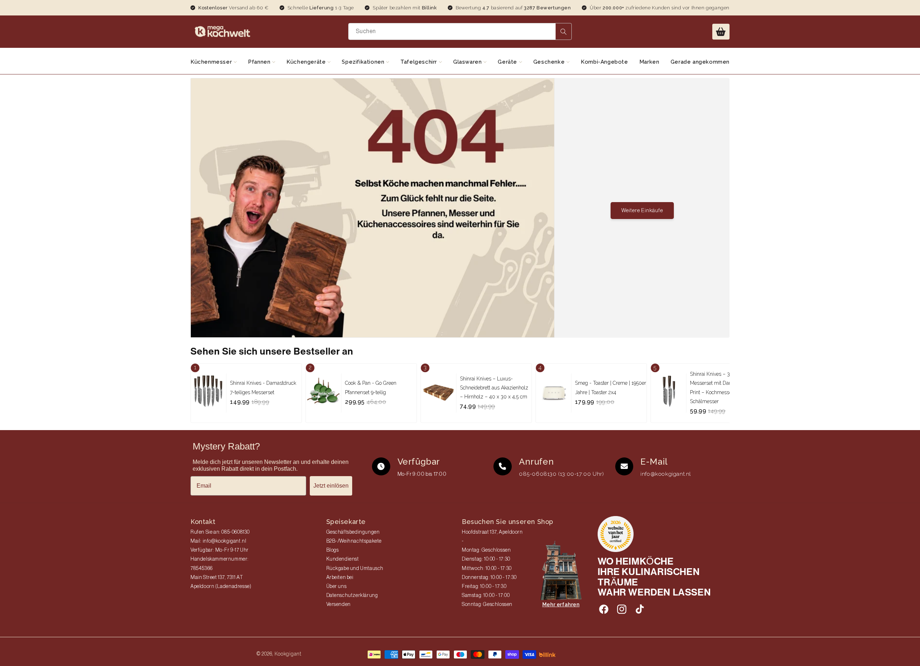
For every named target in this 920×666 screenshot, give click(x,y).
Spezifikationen (364, 62)
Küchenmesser (212, 62)
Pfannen (260, 62)
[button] (721, 32)
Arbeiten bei (340, 577)
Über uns (336, 586)
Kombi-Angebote (604, 62)
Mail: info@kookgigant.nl (218, 541)
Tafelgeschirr (419, 62)
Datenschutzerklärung (352, 595)
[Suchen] (563, 31)
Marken (649, 62)
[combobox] (460, 31)
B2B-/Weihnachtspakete (354, 541)
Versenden (338, 604)
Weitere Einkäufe (642, 210)
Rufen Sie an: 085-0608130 (220, 532)
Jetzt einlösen (331, 486)
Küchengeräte (306, 62)
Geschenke (549, 62)
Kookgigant (288, 654)
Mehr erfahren (561, 604)
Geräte (508, 62)
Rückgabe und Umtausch (355, 568)
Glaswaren (468, 62)
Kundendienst (342, 559)
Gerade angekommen (700, 62)
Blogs (332, 550)
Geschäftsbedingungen (353, 532)
